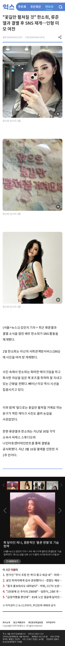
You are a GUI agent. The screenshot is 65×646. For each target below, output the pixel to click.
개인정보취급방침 (35, 622)
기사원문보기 (12, 561)
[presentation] (4, 485)
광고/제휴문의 (19, 622)
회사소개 (6, 622)
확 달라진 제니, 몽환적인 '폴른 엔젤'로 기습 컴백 (31, 544)
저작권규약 (50, 622)
